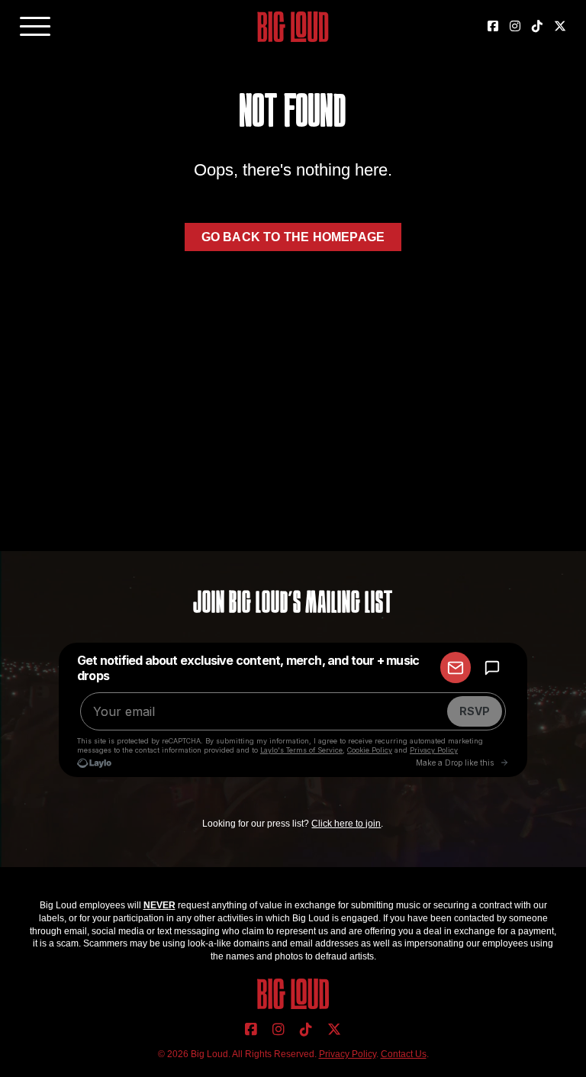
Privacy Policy (347, 1054)
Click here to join (346, 823)
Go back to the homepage (293, 237)
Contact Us (404, 1054)
